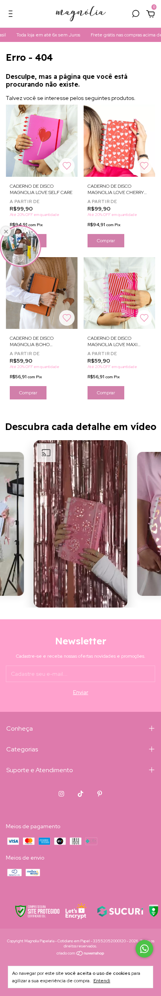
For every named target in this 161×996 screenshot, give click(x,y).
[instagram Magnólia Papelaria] (61, 794)
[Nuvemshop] (80, 954)
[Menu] (12, 14)
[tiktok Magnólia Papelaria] (80, 794)
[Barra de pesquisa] (135, 14)
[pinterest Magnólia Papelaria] (100, 794)
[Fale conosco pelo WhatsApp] (144, 949)
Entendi (101, 981)
